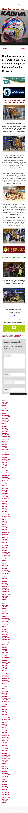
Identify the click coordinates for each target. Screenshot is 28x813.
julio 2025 (4, 423)
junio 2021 (4, 503)
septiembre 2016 (6, 594)
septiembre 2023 (6, 459)
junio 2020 (4, 521)
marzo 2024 (5, 449)
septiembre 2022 (6, 478)
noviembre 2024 (6, 436)
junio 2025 (4, 425)
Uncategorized (18, 335)
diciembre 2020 (5, 513)
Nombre (7, 374)
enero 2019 (4, 549)
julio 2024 (4, 443)
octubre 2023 (5, 457)
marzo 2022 (5, 488)
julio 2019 (4, 539)
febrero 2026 (5, 412)
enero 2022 (4, 492)
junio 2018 (4, 560)
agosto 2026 (5, 402)
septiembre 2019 (6, 536)
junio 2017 (4, 580)
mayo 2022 (4, 485)
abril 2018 (4, 563)
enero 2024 (4, 452)
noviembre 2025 (6, 417)
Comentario (8, 355)
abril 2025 (4, 428)
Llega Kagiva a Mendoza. (13, 9)
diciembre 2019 (5, 531)
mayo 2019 (4, 542)
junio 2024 (4, 444)
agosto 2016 (5, 596)
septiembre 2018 (6, 555)
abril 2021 (4, 506)
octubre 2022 (5, 477)
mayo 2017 (4, 581)
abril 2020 (4, 524)
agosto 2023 (5, 461)
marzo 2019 (5, 545)
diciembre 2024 (5, 434)
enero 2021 (4, 511)
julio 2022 (4, 482)
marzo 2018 (5, 565)
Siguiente (23, 48)
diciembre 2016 (5, 589)
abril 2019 (4, 544)
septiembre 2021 (6, 498)
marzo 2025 (5, 430)
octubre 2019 (5, 534)
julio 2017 (4, 578)
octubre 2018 (5, 554)
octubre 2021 (5, 496)
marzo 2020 (5, 526)
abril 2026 (4, 408)
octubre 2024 (5, 438)
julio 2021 (4, 501)
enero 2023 (4, 472)
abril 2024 (4, 448)
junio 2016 (4, 599)
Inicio (3, 43)
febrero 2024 (5, 451)
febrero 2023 (5, 470)
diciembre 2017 (5, 570)
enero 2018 (4, 568)
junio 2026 (4, 405)
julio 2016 (4, 598)
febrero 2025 (5, 431)
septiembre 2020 (6, 516)
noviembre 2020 (6, 514)
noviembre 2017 (6, 571)
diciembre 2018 (5, 550)
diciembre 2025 (5, 415)
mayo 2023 (4, 465)
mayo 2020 (4, 523)
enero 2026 (4, 413)
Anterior (4, 48)
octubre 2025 (5, 418)
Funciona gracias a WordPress (14, 810)
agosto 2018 (5, 557)
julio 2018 (4, 558)
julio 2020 (4, 519)
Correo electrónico (9, 382)
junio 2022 (4, 483)
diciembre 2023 (5, 454)
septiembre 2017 (6, 575)
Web (6, 389)
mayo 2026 (4, 407)
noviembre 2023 (6, 456)
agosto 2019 (5, 537)
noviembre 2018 (6, 552)
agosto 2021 (5, 500)
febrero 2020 (5, 527)
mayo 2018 (4, 562)
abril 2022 (4, 487)
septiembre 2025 (6, 420)
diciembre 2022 (5, 474)
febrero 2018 (5, 567)
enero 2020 (4, 529)
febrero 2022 (5, 490)
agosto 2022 (5, 480)
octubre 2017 (5, 573)
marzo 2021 (5, 508)
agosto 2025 (5, 421)
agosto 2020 (5, 518)
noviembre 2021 (6, 495)
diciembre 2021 (5, 493)
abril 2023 (4, 467)
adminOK (4, 336)
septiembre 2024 (6, 439)
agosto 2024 (5, 441)
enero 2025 (4, 433)
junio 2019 (4, 540)
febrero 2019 (5, 547)
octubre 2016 (5, 593)
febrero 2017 (5, 586)
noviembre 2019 (6, 532)
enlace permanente (15, 336)
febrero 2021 (5, 510)
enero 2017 (4, 588)
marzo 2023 (5, 469)
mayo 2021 (4, 505)
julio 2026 (4, 403)
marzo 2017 (5, 584)
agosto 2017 (5, 576)
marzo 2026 (5, 410)
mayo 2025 (4, 426)
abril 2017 (4, 583)
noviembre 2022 (6, 475)
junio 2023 (4, 464)
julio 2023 (4, 462)
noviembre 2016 (6, 591)
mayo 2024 (4, 446)
